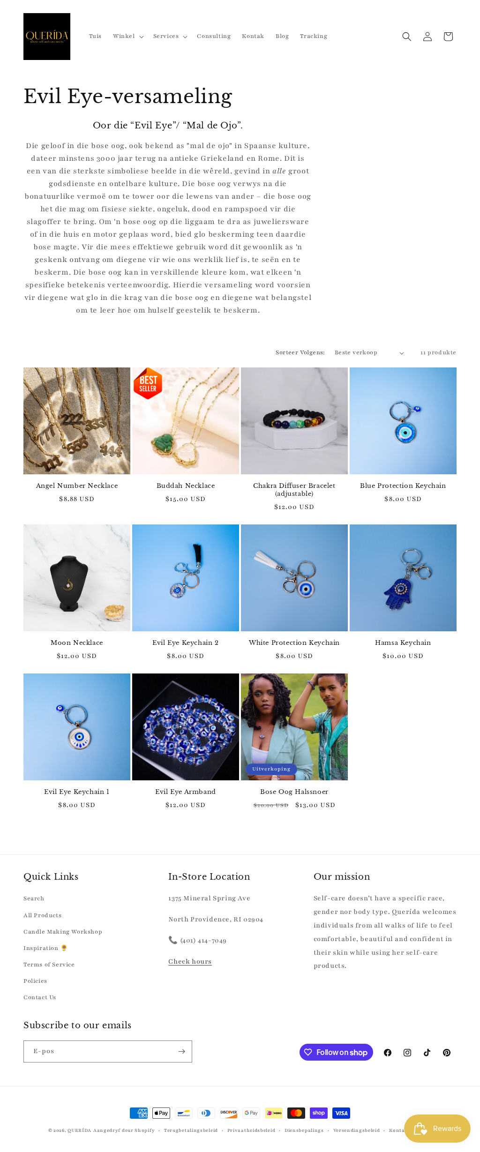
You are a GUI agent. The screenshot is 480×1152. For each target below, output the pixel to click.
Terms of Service (49, 964)
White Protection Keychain (294, 643)
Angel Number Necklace (77, 486)
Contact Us (39, 997)
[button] (127, 36)
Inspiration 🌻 (45, 948)
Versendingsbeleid (356, 1130)
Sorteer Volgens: (300, 352)
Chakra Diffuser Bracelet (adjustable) (294, 490)
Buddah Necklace (186, 486)
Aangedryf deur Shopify (124, 1130)
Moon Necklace (77, 643)
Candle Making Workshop (62, 931)
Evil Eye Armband (185, 792)
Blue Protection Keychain (403, 486)
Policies (35, 981)
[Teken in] (181, 1051)
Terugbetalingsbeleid (191, 1130)
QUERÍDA (79, 1130)
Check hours (190, 961)
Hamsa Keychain (403, 643)
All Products (42, 915)
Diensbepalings (304, 1130)
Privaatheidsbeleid (251, 1130)
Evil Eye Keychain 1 (76, 792)
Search (34, 898)
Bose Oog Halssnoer (294, 792)
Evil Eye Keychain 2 (185, 643)
